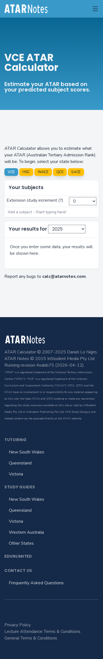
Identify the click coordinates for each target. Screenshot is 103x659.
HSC (26, 172)
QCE (60, 172)
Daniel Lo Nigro (82, 352)
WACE (43, 172)
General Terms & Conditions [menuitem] (30, 638)
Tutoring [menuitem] (15, 439)
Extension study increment (32, 200)
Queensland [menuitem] (20, 463)
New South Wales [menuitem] (26, 452)
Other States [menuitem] (21, 543)
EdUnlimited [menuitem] (18, 556)
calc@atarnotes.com (64, 276)
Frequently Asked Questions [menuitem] (36, 583)
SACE (76, 172)
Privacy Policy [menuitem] (17, 625)
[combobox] (51, 212)
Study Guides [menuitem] (19, 487)
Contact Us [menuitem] (18, 570)
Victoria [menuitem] (16, 474)
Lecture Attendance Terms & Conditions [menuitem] (42, 631)
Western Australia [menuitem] (26, 532)
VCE (11, 172)
